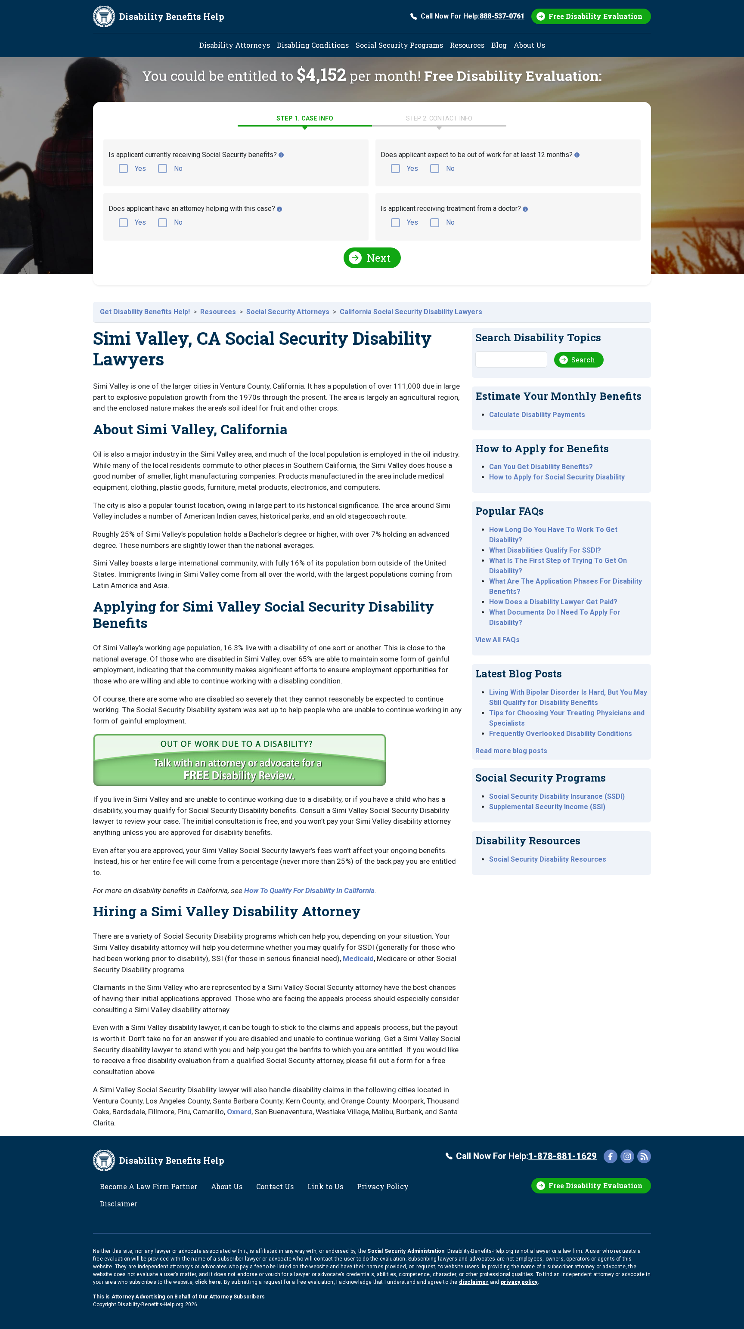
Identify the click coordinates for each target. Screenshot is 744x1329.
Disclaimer (118, 1203)
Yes (140, 168)
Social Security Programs (399, 44)
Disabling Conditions (313, 44)
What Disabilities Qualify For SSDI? (545, 550)
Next (379, 258)
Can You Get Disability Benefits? (541, 467)
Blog (499, 44)
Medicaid (358, 958)
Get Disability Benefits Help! (145, 312)
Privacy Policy (383, 1186)
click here (208, 1282)
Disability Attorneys (234, 44)
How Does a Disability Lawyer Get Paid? (553, 602)
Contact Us (275, 1186)
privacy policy (519, 1282)
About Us (529, 44)
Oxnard (239, 1111)
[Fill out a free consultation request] (241, 763)
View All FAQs (497, 640)
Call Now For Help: (472, 16)
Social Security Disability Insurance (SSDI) (557, 796)
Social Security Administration (405, 1251)
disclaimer (474, 1282)
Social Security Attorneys (287, 312)
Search (583, 359)
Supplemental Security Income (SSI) (547, 807)
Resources (467, 44)
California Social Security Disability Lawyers (411, 312)
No (178, 168)
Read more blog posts (511, 751)
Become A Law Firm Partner (148, 1186)
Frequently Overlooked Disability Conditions (560, 733)
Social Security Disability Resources (547, 859)
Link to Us (325, 1186)
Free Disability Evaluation (595, 16)
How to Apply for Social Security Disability (557, 477)
